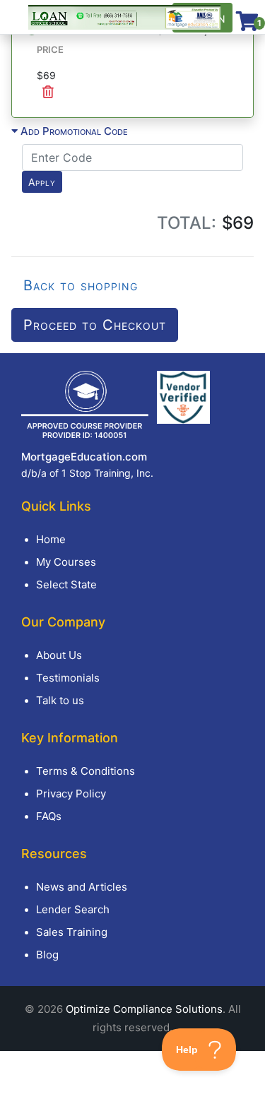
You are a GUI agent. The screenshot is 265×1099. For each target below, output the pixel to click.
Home (51, 539)
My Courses (66, 562)
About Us (59, 655)
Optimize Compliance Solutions (144, 1009)
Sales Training (71, 932)
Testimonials (68, 677)
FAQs (48, 816)
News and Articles (81, 886)
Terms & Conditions (85, 771)
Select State (66, 584)
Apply (42, 182)
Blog (47, 954)
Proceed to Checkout (94, 324)
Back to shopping (80, 285)
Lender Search (73, 909)
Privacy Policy (71, 793)
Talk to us (60, 700)
